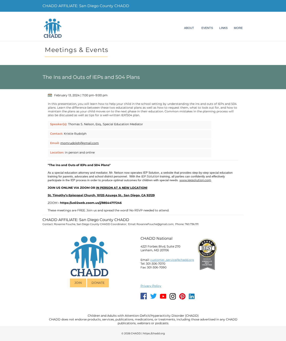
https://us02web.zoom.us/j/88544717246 (91, 203)
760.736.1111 (191, 224)
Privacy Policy (150, 286)
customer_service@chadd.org (172, 260)
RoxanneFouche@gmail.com (155, 224)
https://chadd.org (154, 333)
